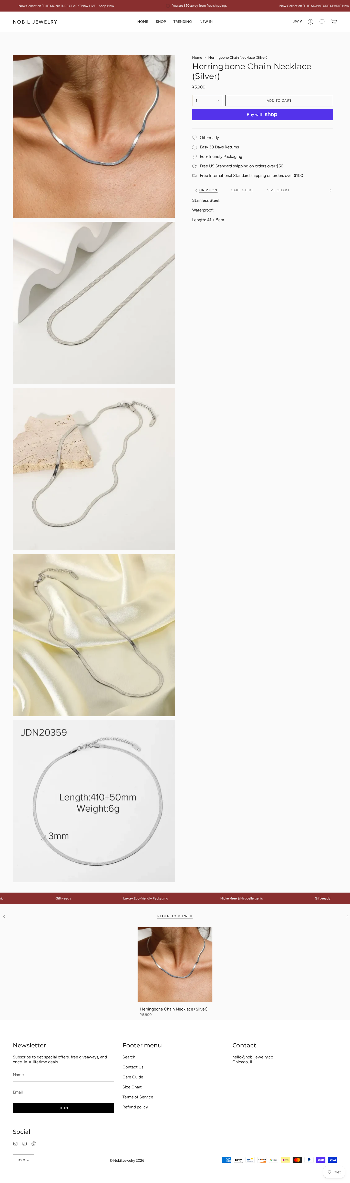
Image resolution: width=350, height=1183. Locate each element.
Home (197, 57)
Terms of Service (137, 1097)
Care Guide (132, 1077)
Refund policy (135, 1107)
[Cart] (334, 22)
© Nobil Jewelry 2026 (127, 1160)
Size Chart (132, 1087)
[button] (161, 22)
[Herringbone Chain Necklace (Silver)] (175, 964)
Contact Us (132, 1067)
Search (128, 1057)
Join (63, 1108)
